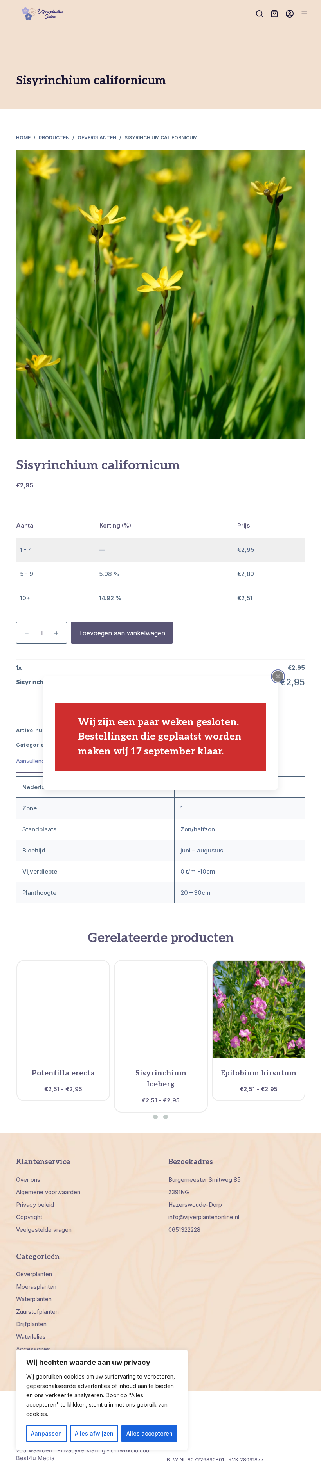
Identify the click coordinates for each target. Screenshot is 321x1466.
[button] (155, 1117)
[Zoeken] (259, 13)
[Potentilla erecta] (63, 1009)
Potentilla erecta (63, 1073)
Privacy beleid (35, 1204)
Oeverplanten (34, 1274)
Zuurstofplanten (37, 1311)
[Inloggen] (290, 14)
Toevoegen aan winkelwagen (122, 633)
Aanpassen (46, 1433)
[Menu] (304, 14)
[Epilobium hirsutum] (259, 1009)
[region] (102, 1400)
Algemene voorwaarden (48, 1192)
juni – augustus (201, 850)
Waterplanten (34, 1299)
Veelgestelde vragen (44, 1229)
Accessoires (33, 1349)
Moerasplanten (36, 1286)
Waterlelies (31, 1336)
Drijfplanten (31, 1324)
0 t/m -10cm (197, 871)
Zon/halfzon (197, 829)
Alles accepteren (149, 1433)
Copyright (29, 1217)
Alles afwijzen (94, 1433)
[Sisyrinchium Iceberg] (161, 1009)
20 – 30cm (195, 892)
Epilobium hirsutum (258, 1073)
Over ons (28, 1179)
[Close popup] (277, 676)
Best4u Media (35, 1458)
